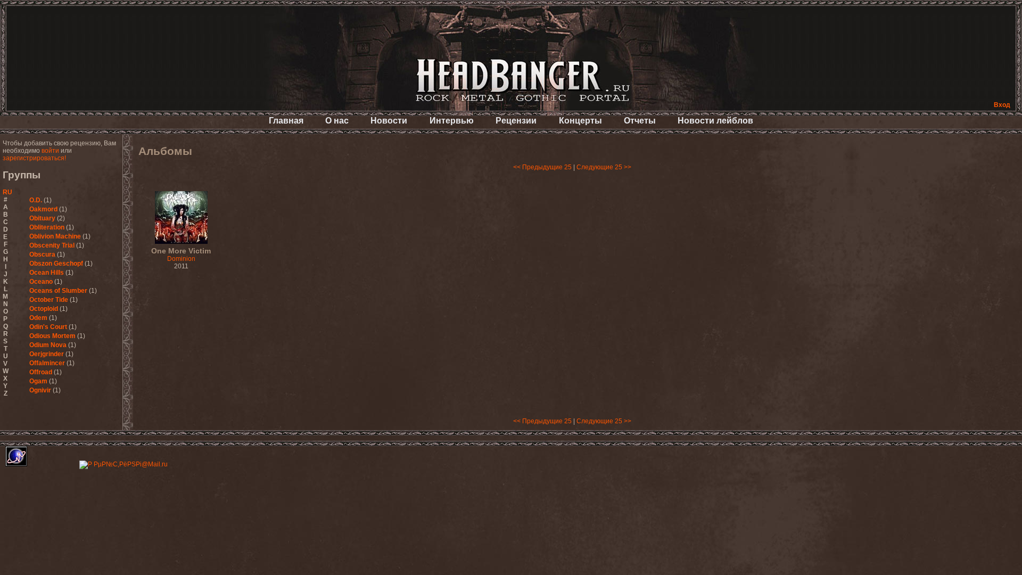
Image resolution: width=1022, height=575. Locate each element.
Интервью (452, 120)
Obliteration (46, 227)
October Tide (48, 299)
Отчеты (640, 120)
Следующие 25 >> (603, 167)
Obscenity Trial (52, 245)
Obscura (42, 254)
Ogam (38, 381)
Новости (388, 120)
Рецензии (516, 120)
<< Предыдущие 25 (542, 167)
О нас (337, 120)
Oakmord (43, 209)
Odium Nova (48, 345)
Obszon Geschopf (56, 263)
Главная (286, 120)
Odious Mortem (52, 336)
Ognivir (40, 390)
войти (50, 150)
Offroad (40, 372)
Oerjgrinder (46, 354)
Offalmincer (47, 363)
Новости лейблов (715, 120)
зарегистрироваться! (34, 158)
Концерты (580, 120)
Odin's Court (48, 327)
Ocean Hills (46, 272)
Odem (38, 318)
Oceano (41, 281)
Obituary (42, 218)
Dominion (181, 255)
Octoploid (43, 309)
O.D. (35, 200)
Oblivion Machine (55, 236)
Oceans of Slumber (58, 290)
